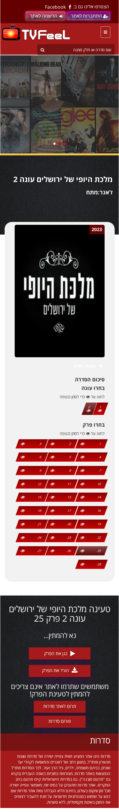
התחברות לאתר (86, 15)
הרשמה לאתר (43, 15)
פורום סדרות (59, 721)
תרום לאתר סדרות (59, 706)
